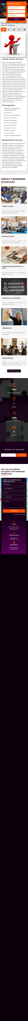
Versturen (14, 510)
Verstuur (17, 19)
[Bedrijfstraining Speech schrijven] (14, 45)
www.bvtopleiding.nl (14, 549)
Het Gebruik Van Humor (14, 371)
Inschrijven (21, 455)
